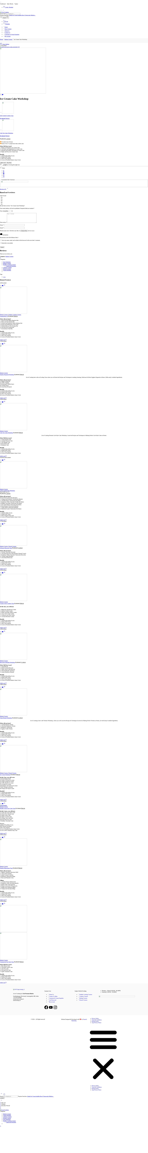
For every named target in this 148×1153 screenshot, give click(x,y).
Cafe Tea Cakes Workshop (6, 432)
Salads (10, 15)
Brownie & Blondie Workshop (7, 662)
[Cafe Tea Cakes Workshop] (1, 130)
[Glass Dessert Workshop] (74, 702)
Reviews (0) (3, 189)
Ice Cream (15, 15)
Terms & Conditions (97, 1020)
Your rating (2, 211)
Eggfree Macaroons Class (6, 868)
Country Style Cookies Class (7, 603)
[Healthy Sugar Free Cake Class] (74, 805)
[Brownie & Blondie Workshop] (74, 646)
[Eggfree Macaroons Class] (74, 852)
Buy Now (9, 162)
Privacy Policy (95, 1018)
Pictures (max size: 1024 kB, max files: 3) (10, 230)
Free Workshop (7, 262)
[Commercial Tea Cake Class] (74, 932)
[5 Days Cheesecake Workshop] (74, 475)
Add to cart (3, 162)
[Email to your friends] (3, 177)
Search (4, 17)
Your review (3, 222)
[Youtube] (51, 1007)
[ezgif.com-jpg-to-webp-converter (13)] (10, 47)
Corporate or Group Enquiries (12, 34)
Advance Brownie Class (6, 548)
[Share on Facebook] (3, 170)
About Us (7, 30)
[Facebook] (46, 1007)
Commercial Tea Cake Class (7, 962)
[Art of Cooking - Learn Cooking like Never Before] (4, 12)
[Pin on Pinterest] (3, 172)
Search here (3, 13)
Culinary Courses (7, 267)
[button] (103, 1054)
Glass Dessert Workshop (6, 718)
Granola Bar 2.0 (4, 316)
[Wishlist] (1, 95)
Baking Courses (8, 39)
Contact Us (7, 32)
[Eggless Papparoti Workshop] (74, 358)
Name (2, 225)
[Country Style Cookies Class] (74, 587)
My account (7, 36)
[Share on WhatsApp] (3, 175)
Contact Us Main (53, 996)
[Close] (0, 258)
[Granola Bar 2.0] (74, 300)
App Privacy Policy (96, 1022)
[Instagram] (55, 1007)
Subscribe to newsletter (7, 243)
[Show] (1, 2)
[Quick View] (4, 286)
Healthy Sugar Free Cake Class (8, 808)
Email (2, 228)
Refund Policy (95, 1021)
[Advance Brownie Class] (74, 535)
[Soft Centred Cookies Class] (1, 113)
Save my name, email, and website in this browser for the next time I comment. (21, 240)
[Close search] (1, 1101)
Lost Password (52, 1000)
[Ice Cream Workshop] (74, 758)
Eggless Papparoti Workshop (7, 374)
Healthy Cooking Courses (9, 264)
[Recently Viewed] (4, 1095)
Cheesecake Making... (30, 15)
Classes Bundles (7, 270)
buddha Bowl (21, 15)
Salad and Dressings (11, 266)
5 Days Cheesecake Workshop (7, 490)
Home (6, 27)
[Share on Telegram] (3, 173)
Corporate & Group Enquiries (56, 998)
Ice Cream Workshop (5, 774)
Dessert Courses (7, 269)
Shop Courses (8, 29)
